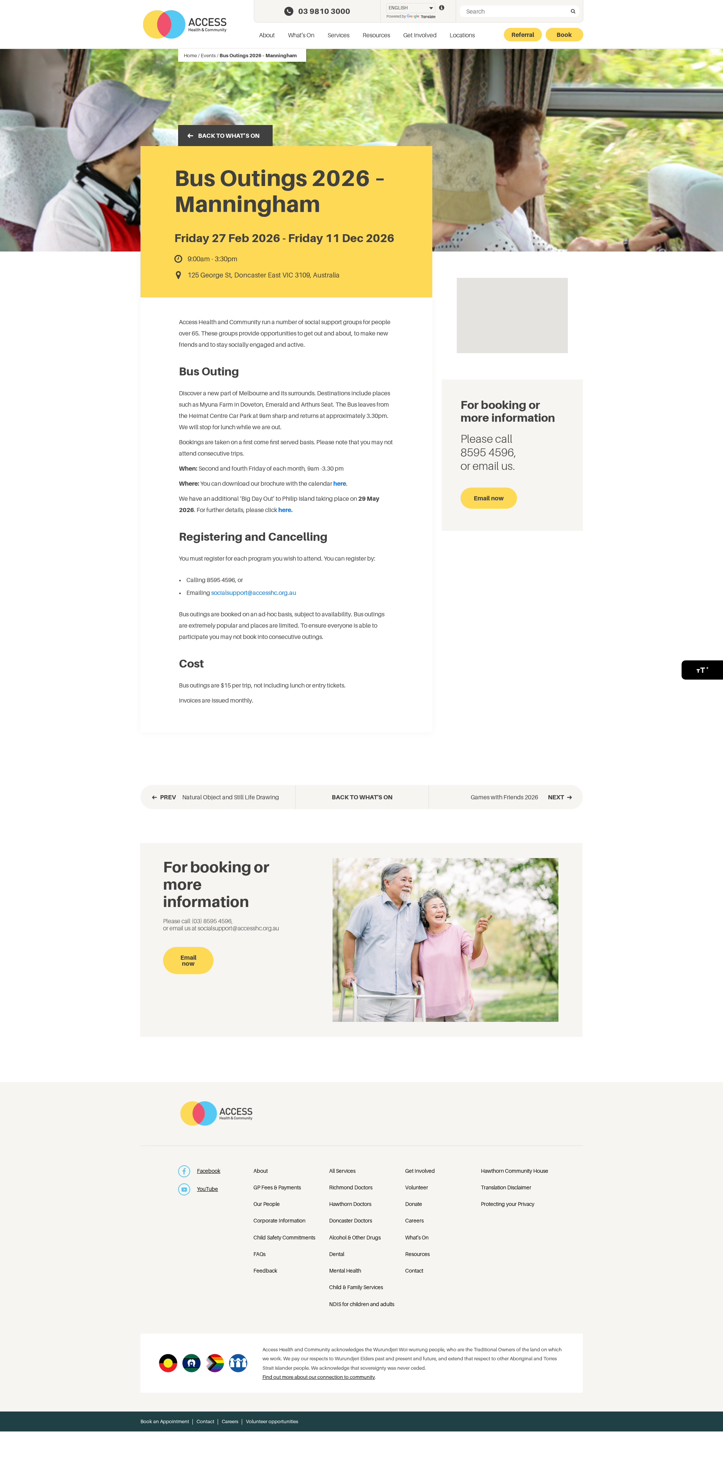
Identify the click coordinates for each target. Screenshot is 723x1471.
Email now (489, 498)
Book (564, 34)
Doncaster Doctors (350, 1220)
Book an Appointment (164, 1421)
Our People (266, 1204)
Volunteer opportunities (272, 1421)
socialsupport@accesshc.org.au (253, 592)
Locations (462, 35)
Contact (414, 1270)
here (339, 483)
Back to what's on (362, 797)
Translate (428, 16)
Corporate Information (279, 1220)
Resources (376, 35)
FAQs (259, 1254)
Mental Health (345, 1270)
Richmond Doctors (350, 1187)
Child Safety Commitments (284, 1237)
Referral (522, 34)
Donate (413, 1204)
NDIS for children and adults (361, 1304)
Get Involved (419, 35)
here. (285, 510)
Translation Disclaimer (506, 1187)
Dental (336, 1254)
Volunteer (416, 1187)
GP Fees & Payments (277, 1187)
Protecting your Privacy (507, 1204)
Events (208, 55)
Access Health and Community (185, 24)
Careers (414, 1220)
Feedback (265, 1270)
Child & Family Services (356, 1287)
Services (338, 35)
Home (190, 55)
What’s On (301, 35)
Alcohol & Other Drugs (355, 1237)
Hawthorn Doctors (350, 1204)
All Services (342, 1171)
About (267, 35)
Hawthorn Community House (514, 1171)
